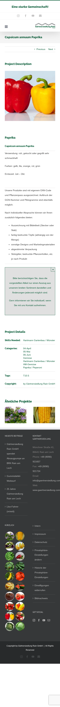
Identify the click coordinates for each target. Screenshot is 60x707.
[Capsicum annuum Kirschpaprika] (20, 616)
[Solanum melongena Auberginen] (9, 546)
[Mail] (49, 620)
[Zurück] (7, 415)
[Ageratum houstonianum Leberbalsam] (9, 536)
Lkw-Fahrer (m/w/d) (12, 509)
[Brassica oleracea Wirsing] (9, 626)
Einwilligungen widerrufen (42, 587)
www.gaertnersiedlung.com (46, 490)
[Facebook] (39, 620)
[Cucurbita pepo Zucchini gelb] (9, 576)
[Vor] (52, 415)
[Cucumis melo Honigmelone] (9, 586)
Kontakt (30, 305)
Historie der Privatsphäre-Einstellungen (41, 572)
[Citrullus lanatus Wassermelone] (20, 586)
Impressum (40, 534)
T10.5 (26, 375)
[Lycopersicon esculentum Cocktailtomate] (9, 606)
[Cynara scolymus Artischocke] (9, 566)
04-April (27, 348)
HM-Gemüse (29, 364)
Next (50, 49)
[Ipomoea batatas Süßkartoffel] (20, 556)
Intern (37, 526)
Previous (40, 49)
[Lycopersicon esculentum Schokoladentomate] (9, 596)
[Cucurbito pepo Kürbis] (20, 576)
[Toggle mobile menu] (6, 26)
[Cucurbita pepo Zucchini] (20, 566)
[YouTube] (44, 620)
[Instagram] (34, 620)
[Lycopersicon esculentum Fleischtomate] (20, 596)
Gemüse (27, 358)
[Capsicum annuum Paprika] (9, 616)
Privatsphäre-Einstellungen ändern (41, 555)
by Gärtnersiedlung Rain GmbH (39, 383)
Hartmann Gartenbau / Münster (39, 340)
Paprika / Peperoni (32, 367)
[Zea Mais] (20, 536)
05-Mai (26, 351)
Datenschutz (41, 542)
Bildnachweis (41, 598)
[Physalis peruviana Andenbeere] (20, 546)
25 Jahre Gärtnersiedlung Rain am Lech (15, 494)
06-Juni (27, 355)
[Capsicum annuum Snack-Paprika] (20, 606)
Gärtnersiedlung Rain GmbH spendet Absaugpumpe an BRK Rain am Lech (16, 456)
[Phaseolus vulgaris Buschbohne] (9, 556)
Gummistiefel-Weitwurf (14, 478)
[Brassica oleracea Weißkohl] (20, 626)
